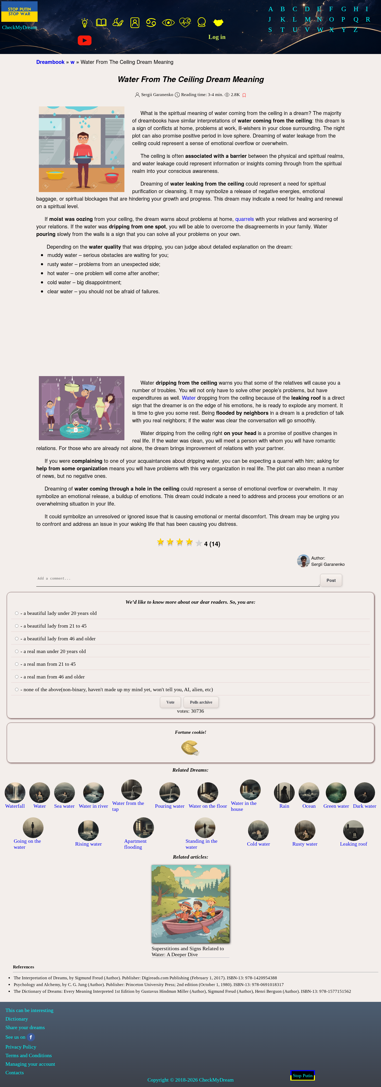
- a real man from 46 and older (52, 677)
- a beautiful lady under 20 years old (58, 613)
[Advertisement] (190, 337)
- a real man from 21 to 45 (47, 664)
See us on (15, 1037)
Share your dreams (25, 1027)
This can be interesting (29, 1010)
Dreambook (50, 61)
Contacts (14, 1072)
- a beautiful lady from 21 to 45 (53, 626)
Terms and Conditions (28, 1055)
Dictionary (16, 1019)
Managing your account (30, 1064)
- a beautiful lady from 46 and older (57, 638)
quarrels (244, 218)
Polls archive (201, 702)
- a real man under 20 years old (52, 651)
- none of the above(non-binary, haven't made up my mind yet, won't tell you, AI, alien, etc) (116, 689)
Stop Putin (303, 1075)
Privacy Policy (20, 1047)
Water (189, 397)
